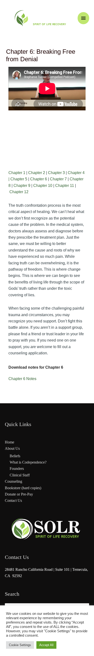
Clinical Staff (20, 475)
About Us (12, 448)
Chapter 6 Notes (22, 379)
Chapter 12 (18, 192)
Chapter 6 (38, 179)
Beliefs (15, 456)
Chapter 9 (21, 185)
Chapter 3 (56, 173)
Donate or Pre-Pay (19, 494)
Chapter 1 (16, 173)
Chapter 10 (42, 185)
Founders (17, 468)
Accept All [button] (46, 645)
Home (9, 442)
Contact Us (13, 500)
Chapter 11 (64, 185)
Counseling (13, 481)
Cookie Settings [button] (20, 645)
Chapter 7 (58, 179)
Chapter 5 (18, 179)
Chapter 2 (36, 173)
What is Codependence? (28, 462)
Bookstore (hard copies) (23, 488)
